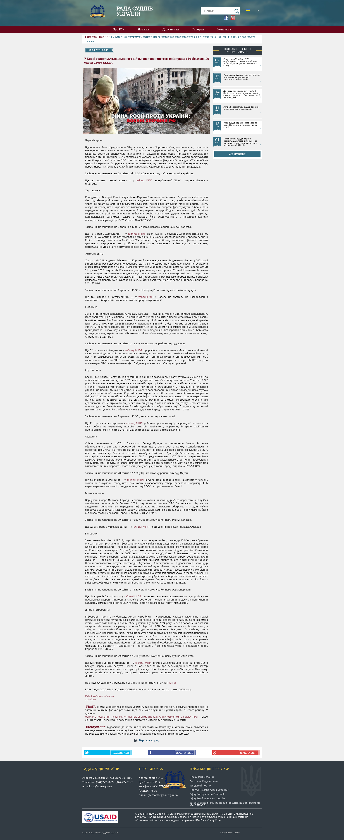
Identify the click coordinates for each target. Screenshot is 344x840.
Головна (91, 36)
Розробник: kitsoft (230, 832)
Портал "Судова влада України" (209, 790)
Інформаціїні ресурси (209, 768)
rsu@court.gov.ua (101, 786)
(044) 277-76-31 (124, 782)
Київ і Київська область (99, 696)
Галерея (198, 29)
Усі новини (237, 154)
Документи (171, 29)
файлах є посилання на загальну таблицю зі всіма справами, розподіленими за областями (141, 716)
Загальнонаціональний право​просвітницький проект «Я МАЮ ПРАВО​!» (225, 804)
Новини (143, 29)
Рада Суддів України (101, 768)
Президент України (202, 777)
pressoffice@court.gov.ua (163, 795)
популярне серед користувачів (237, 50)
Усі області (91, 699)
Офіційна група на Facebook (207, 794)
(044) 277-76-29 (105, 782)
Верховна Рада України (204, 781)
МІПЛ (172, 682)
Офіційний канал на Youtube (207, 798)
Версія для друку (149, 740)
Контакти (224, 29)
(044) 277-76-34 (148, 790)
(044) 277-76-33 (161, 786)
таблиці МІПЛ (144, 180)
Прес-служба (151, 768)
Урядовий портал (200, 785)
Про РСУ (119, 29)
